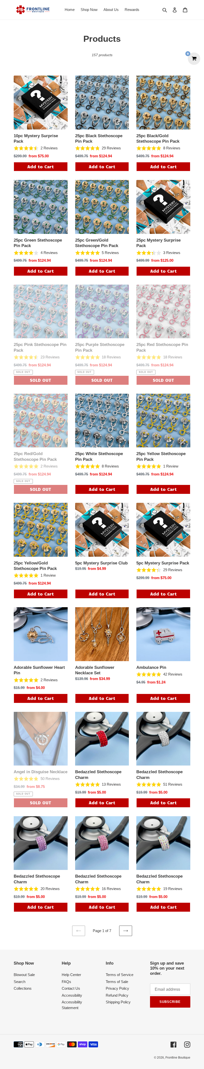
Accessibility (72, 995)
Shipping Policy (118, 1002)
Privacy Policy (117, 988)
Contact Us (71, 988)
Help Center (71, 975)
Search (19, 982)
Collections (23, 988)
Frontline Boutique (177, 1057)
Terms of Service (119, 975)
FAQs (66, 982)
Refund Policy (117, 995)
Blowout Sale (24, 975)
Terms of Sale (117, 982)
